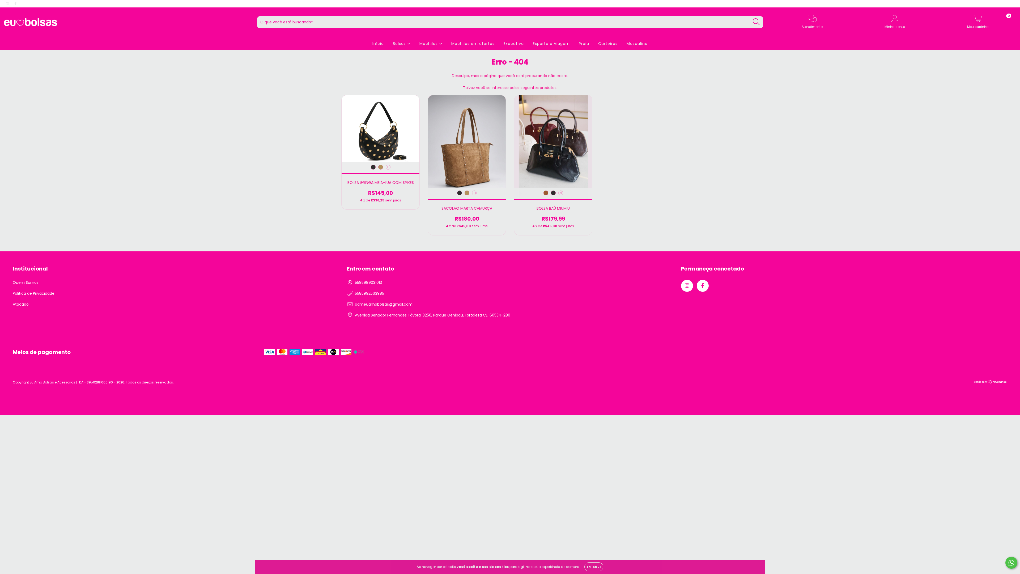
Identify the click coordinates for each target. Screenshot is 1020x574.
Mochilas (429, 43)
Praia (584, 43)
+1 (388, 167)
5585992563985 (369, 293)
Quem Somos (26, 282)
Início (378, 43)
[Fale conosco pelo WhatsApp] (1011, 563)
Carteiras (608, 43)
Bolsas (400, 43)
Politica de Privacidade (33, 293)
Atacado (21, 304)
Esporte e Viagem (551, 43)
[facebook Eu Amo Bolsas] (15, 3)
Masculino (637, 43)
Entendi (594, 567)
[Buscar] (756, 22)
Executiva (514, 43)
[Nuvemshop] (990, 382)
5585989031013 (368, 282)
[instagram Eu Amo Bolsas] (8, 3)
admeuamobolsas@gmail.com (384, 304)
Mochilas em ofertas (473, 43)
